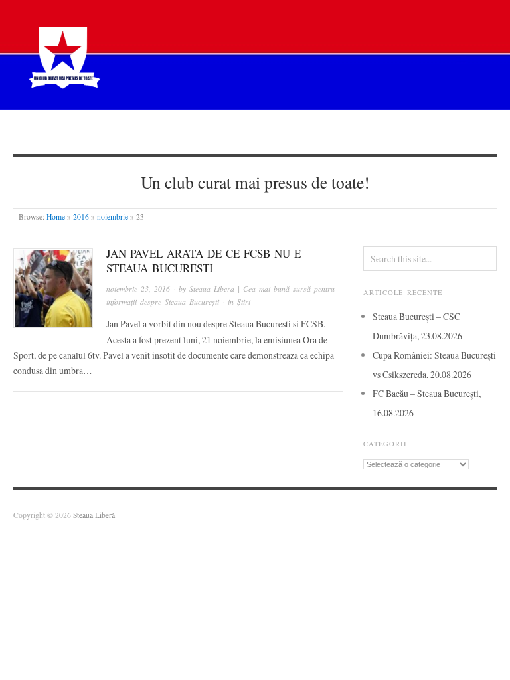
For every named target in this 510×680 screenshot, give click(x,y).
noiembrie (112, 217)
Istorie (282, 131)
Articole (221, 131)
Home (55, 217)
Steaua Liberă (94, 515)
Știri (165, 131)
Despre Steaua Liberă (85, 131)
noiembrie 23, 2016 (138, 289)
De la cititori (352, 131)
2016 (81, 217)
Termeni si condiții (447, 131)
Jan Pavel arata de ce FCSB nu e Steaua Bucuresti (203, 261)
